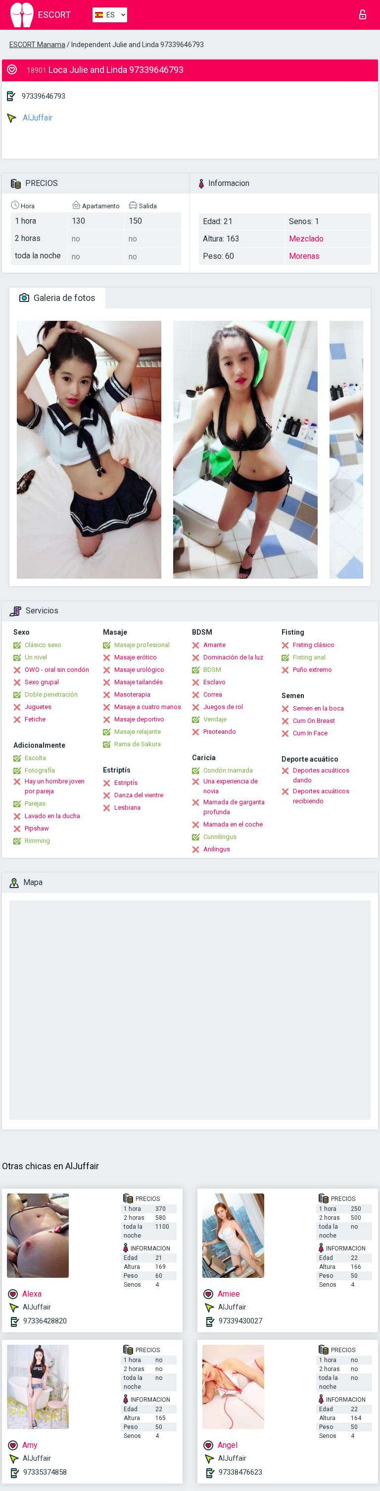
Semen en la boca (318, 708)
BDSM (212, 669)
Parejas (35, 803)
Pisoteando (219, 731)
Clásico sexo (43, 645)
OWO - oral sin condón (57, 669)
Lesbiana (127, 807)
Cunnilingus (220, 836)
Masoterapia (132, 694)
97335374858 (45, 1472)
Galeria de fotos (63, 298)
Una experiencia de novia (230, 786)
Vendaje (215, 719)
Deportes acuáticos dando (321, 775)
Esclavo (214, 682)
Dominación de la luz (233, 657)
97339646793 (43, 96)
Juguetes (38, 707)
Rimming (37, 840)
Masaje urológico (139, 669)
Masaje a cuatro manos (147, 707)
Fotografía (40, 770)
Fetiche (35, 719)
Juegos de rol (223, 707)
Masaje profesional (142, 645)
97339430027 (240, 1320)
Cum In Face (310, 733)
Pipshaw (37, 828)
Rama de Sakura (137, 744)
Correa (212, 694)
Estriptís (126, 782)
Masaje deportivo (139, 719)
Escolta (35, 758)
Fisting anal (309, 657)
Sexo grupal (42, 682)
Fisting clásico (313, 645)
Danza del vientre (138, 795)
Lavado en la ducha (52, 816)
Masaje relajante (137, 731)
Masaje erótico (135, 657)
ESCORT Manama (37, 45)
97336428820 (45, 1320)
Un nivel (36, 657)
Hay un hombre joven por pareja (55, 786)
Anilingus (216, 849)
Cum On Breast (314, 720)
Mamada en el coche (233, 824)
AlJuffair (36, 117)
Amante (214, 645)
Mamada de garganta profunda (234, 807)
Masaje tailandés (138, 682)
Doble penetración (51, 694)
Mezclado (306, 238)
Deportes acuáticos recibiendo (321, 796)
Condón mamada (228, 770)
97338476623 (240, 1472)
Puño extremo (312, 669)
